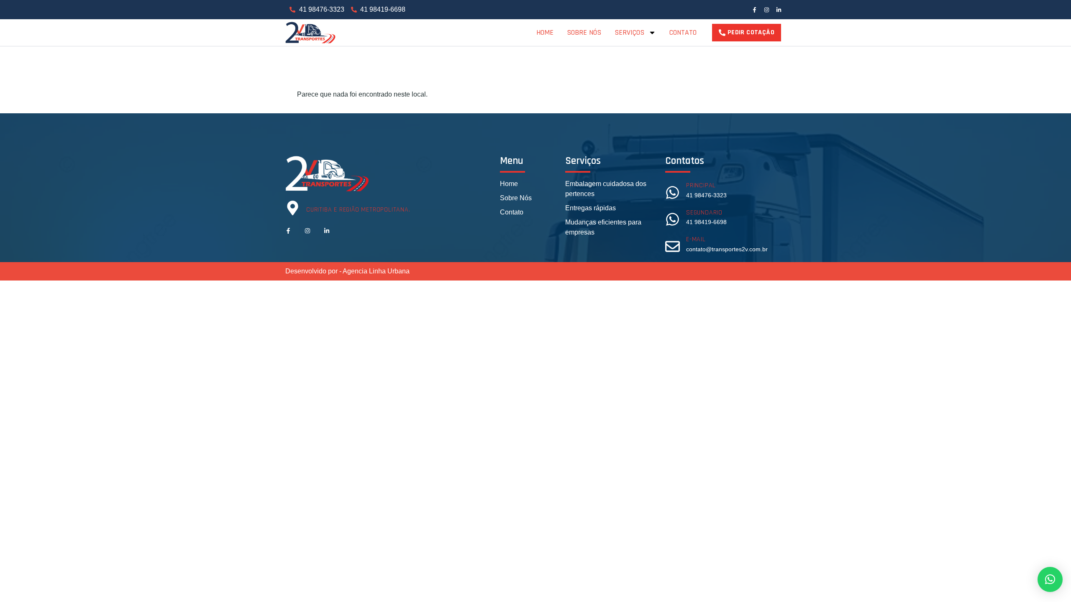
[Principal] (672, 192)
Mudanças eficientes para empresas (603, 227)
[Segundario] (672, 219)
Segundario (704, 212)
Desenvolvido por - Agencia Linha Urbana (347, 271)
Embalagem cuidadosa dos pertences (605, 188)
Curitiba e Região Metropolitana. (358, 209)
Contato (683, 32)
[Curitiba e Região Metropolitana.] (292, 208)
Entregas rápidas (590, 208)
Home (544, 32)
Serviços (629, 32)
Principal (701, 185)
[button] (1050, 579)
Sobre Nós (584, 32)
